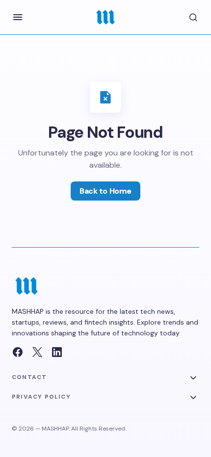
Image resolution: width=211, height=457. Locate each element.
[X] (37, 352)
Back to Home (105, 191)
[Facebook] (17, 352)
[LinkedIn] (57, 352)
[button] (18, 17)
